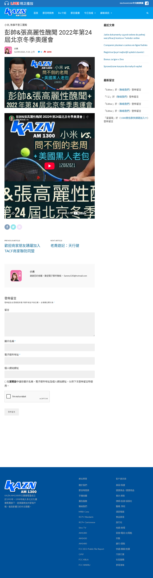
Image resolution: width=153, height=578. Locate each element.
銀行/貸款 (120, 543)
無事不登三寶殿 (18, 24)
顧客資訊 (104, 13)
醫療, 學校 (120, 506)
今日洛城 (88, 13)
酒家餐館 (120, 511)
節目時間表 (48, 13)
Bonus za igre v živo (114, 59)
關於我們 (83, 485)
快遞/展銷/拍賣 (123, 549)
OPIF (81, 554)
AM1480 (83, 543)
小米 (6, 24)
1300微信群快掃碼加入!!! (133, 117)
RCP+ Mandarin (86, 517)
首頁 (36, 13)
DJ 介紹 (62, 13)
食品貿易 (120, 517)
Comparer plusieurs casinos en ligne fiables (125, 45)
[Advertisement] (76, 445)
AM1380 (83, 533)
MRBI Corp (84, 511)
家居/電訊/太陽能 (124, 533)
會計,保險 (120, 495)
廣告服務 (83, 501)
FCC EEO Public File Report (91, 549)
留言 (6, 309)
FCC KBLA (84, 559)
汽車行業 (120, 554)
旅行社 (119, 522)
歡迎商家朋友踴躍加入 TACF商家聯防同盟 (22, 248)
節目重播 (75, 13)
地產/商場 (120, 527)
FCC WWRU (84, 565)
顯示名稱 (10, 341)
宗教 (118, 538)
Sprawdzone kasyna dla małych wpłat (123, 66)
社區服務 (120, 559)
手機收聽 (83, 495)
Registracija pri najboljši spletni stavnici (124, 52)
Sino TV (82, 527)
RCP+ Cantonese (87, 522)
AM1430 (83, 538)
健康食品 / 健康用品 (125, 490)
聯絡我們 (124, 89)
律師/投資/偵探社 (124, 501)
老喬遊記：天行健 (65, 245)
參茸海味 (120, 565)
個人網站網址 (11, 368)
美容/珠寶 (120, 485)
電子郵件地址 (12, 354)
